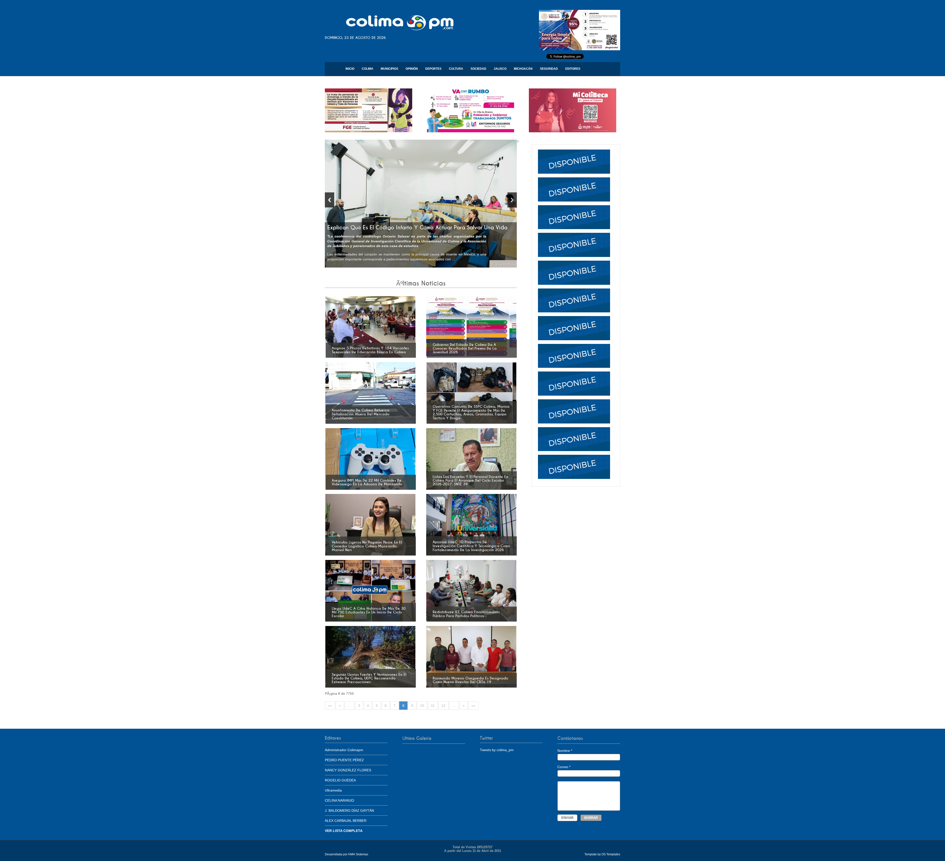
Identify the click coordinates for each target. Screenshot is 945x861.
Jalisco (500, 68)
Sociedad (478, 68)
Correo (563, 767)
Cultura (456, 68)
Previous (329, 199)
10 (422, 706)
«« (330, 706)
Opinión (412, 68)
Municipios (389, 68)
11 (433, 706)
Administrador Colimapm (344, 750)
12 (443, 706)
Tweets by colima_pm (497, 750)
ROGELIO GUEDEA (340, 780)
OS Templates (610, 854)
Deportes (433, 68)
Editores (572, 68)
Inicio (350, 68)
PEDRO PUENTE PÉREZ (344, 760)
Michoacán (523, 68)
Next (512, 199)
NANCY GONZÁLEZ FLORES (348, 770)
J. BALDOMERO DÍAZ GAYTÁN (349, 810)
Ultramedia (333, 790)
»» (473, 706)
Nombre (564, 751)
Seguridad (549, 68)
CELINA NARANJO (339, 800)
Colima (367, 68)
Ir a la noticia (503, 263)
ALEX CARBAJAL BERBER (345, 821)
